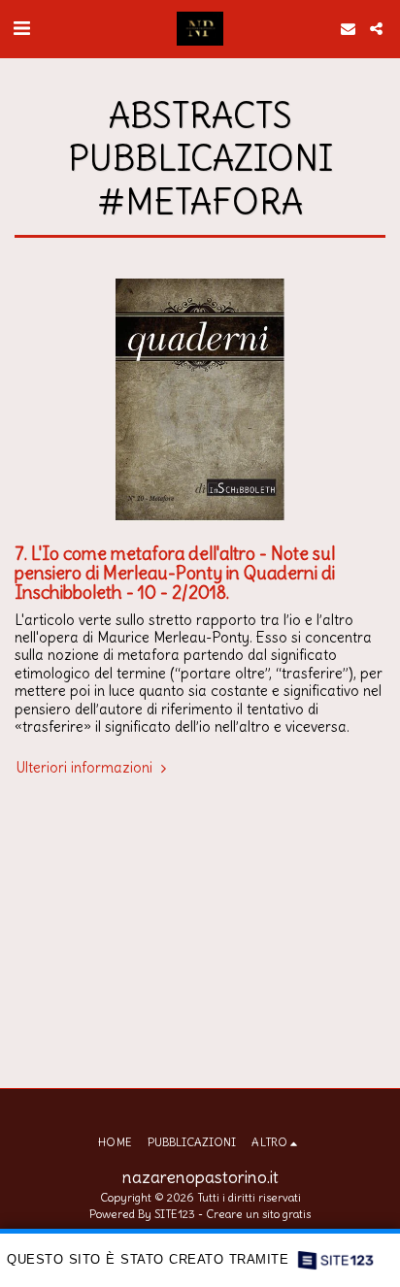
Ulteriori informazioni (86, 767)
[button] (21, 28)
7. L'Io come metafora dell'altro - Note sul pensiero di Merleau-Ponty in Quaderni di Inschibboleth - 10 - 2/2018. (175, 573)
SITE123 (174, 1213)
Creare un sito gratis (258, 1213)
